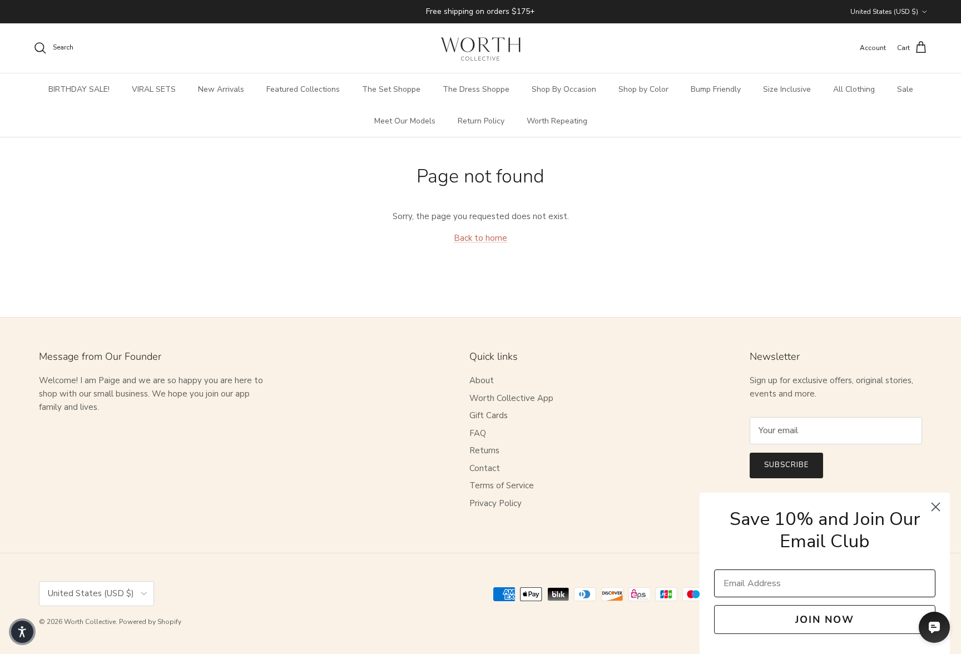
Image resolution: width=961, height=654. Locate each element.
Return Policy (481, 121)
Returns (484, 450)
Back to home (480, 238)
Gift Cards (488, 415)
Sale (905, 89)
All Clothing (854, 89)
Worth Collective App (511, 398)
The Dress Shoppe (476, 89)
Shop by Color (643, 89)
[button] (22, 631)
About (481, 380)
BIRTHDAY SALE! (79, 89)
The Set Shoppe (391, 89)
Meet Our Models (404, 121)
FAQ (477, 433)
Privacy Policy (495, 503)
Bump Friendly (716, 89)
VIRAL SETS (154, 89)
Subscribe (786, 465)
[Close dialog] (935, 507)
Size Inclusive (787, 89)
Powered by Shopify (150, 621)
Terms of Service (501, 485)
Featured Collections (303, 89)
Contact (484, 468)
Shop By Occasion (564, 89)
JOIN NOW (824, 619)
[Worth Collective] (480, 48)
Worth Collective (90, 621)
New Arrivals (221, 89)
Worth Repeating (557, 121)
